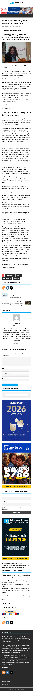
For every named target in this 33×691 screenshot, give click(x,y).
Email (3, 502)
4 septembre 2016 (7, 26)
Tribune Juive (17, 26)
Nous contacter (5, 679)
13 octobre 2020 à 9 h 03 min (16, 325)
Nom (3, 368)
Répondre (17, 343)
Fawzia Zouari (10, 275)
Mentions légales (6, 681)
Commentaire (5, 355)
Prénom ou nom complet (9, 496)
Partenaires (5, 684)
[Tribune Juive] (16, 4)
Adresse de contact (7, 373)
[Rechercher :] (16, 395)
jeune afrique (7, 278)
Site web (4, 378)
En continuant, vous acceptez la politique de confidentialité (15, 508)
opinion (16, 278)
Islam (18, 275)
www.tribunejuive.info (8, 647)
